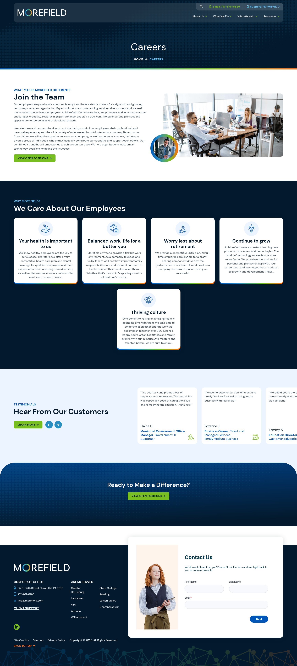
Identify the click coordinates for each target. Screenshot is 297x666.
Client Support (26, 608)
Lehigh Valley (108, 600)
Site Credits (21, 640)
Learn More (26, 424)
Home (138, 59)
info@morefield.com (30, 600)
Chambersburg (109, 607)
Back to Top (23, 646)
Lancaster (77, 598)
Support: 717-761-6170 (264, 6)
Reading (105, 594)
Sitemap (38, 640)
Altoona (76, 611)
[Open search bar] (201, 6)
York (73, 604)
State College (108, 588)
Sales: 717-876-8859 (226, 6)
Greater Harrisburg (77, 590)
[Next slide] (58, 424)
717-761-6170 (26, 594)
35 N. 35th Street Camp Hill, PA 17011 (41, 588)
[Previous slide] (49, 424)
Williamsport (79, 617)
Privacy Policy (56, 640)
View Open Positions (33, 158)
